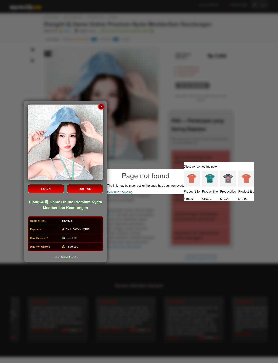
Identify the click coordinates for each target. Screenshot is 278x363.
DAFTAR (85, 188)
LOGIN (46, 188)
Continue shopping (120, 192)
